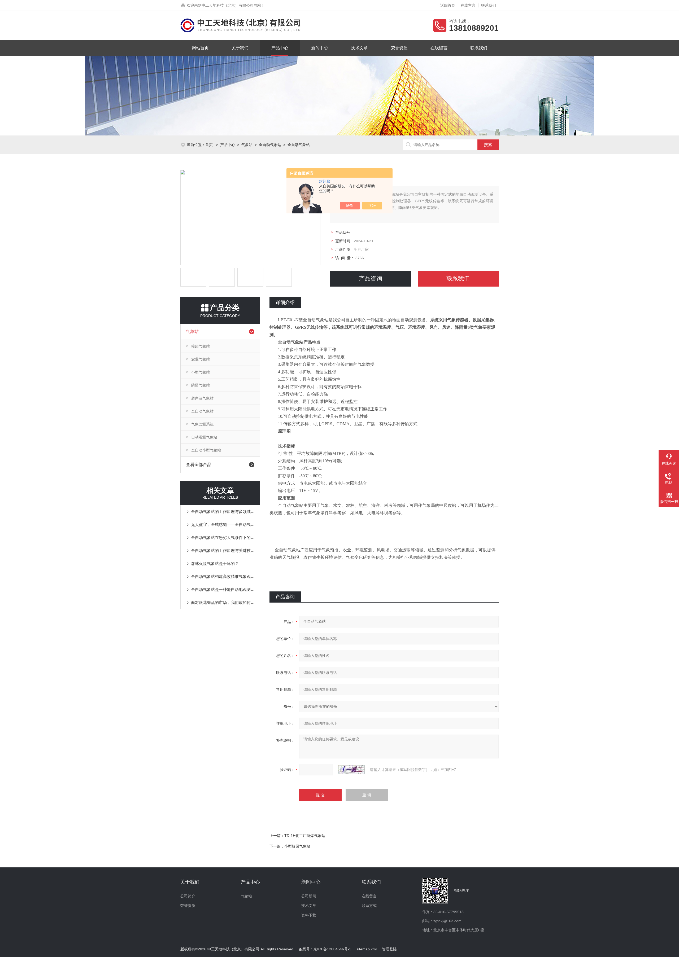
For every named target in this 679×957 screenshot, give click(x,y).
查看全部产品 (198, 464)
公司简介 (187, 896)
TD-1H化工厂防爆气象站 (304, 835)
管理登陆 (389, 949)
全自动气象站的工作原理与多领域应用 (223, 511)
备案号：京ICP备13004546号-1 (325, 949)
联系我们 (488, 5)
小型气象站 (200, 372)
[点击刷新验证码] (351, 769)
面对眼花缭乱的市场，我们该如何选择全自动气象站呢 (223, 602)
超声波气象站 (202, 398)
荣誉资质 (399, 48)
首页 (209, 145)
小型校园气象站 (297, 846)
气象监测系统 (202, 424)
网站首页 (200, 48)
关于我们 (240, 48)
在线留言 (468, 5)
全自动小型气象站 (206, 450)
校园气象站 (200, 346)
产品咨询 (370, 278)
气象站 (247, 145)
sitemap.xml (366, 949)
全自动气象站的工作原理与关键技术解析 (223, 550)
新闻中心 (319, 48)
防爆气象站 (200, 385)
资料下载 (308, 915)
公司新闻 (308, 896)
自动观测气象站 (204, 437)
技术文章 (359, 48)
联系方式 (369, 905)
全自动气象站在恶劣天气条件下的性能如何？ (223, 537)
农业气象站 (200, 359)
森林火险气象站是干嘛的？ (215, 563)
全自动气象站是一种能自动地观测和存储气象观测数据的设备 (223, 589)
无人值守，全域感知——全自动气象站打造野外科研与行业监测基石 (223, 524)
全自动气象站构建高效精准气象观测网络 (223, 576)
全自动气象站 (270, 145)
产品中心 (279, 48)
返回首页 (447, 5)
